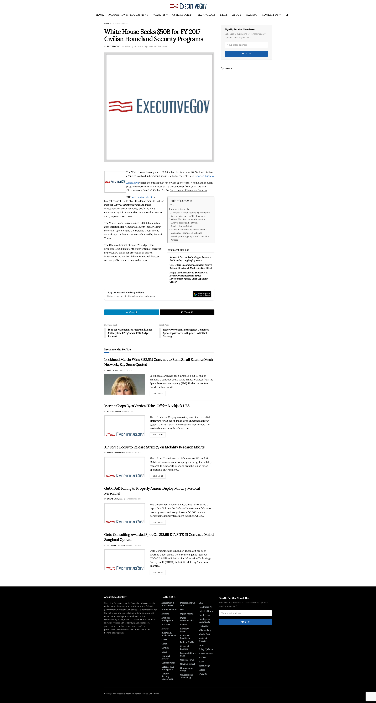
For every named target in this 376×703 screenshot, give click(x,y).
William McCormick (116, 545)
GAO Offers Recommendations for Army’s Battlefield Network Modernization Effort (188, 222)
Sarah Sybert (113, 370)
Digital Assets (186, 613)
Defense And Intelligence (168, 668)
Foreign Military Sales (188, 654)
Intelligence (204, 615)
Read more (159, 392)
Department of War (120, 23)
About (236, 14)
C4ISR (164, 639)
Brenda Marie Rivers (116, 453)
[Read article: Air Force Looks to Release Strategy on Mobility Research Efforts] (124, 467)
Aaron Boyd (132, 182)
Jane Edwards (114, 46)
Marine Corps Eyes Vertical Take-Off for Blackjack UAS (147, 406)
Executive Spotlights (185, 636)
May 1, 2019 (128, 411)
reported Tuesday (204, 175)
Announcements (169, 609)
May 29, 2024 (127, 370)
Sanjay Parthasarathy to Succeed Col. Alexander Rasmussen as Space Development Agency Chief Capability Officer (190, 234)
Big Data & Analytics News (169, 634)
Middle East (204, 634)
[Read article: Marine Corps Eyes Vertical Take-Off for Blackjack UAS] (124, 425)
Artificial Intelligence (167, 619)
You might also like (180, 209)
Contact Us (270, 14)
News (224, 14)
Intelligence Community (204, 620)
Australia (166, 624)
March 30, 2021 (134, 545)
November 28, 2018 (133, 499)
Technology (206, 14)
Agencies (159, 14)
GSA (201, 602)
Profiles (202, 657)
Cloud (164, 652)
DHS (182, 609)
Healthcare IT (205, 607)
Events (183, 624)
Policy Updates (206, 649)
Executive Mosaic (124, 694)
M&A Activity (205, 630)
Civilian (165, 647)
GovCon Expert (187, 664)
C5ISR (164, 643)
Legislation (204, 626)
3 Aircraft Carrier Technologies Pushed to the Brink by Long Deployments (190, 214)
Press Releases (206, 653)
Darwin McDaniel (114, 499)
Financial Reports (184, 647)
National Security (203, 639)
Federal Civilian (187, 642)
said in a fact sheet (142, 197)
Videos (202, 669)
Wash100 (251, 14)
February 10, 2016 (133, 46)
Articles (165, 613)
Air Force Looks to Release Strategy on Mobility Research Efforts (154, 447)
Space (201, 661)
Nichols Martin (114, 411)
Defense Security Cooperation (167, 676)
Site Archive (154, 694)
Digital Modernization (187, 619)
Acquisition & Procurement (128, 14)
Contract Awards (166, 657)
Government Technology (186, 676)
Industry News (206, 611)
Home (100, 14)
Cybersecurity (182, 14)
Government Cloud (186, 669)
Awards (165, 628)
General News (187, 659)
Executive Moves (184, 630)
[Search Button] (287, 15)
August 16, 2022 (134, 453)
